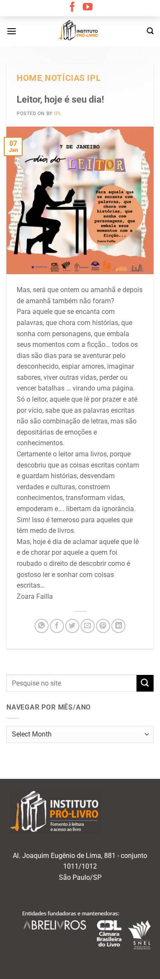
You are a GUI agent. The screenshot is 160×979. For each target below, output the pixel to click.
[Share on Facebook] (57, 626)
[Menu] (11, 31)
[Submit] (145, 683)
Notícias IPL (73, 78)
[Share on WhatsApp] (42, 626)
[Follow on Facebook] (72, 7)
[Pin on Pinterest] (103, 626)
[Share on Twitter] (72, 626)
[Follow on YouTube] (88, 7)
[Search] (150, 31)
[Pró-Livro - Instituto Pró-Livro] (80, 31)
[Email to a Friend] (88, 626)
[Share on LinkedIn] (118, 626)
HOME (29, 78)
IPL (58, 113)
